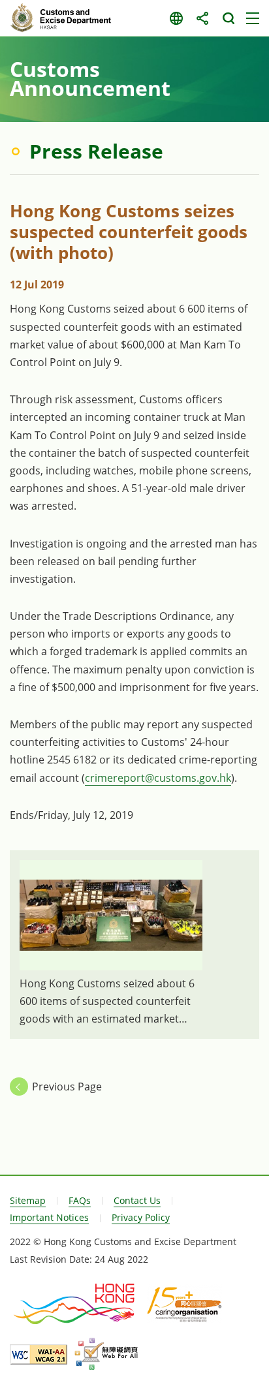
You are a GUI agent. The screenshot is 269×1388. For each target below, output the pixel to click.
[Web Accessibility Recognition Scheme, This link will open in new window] (106, 1354)
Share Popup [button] (202, 18)
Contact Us (137, 1200)
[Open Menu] (253, 18)
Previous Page (67, 1086)
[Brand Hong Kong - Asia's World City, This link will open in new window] (75, 1304)
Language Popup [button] (176, 18)
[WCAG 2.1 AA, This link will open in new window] (38, 1354)
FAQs (80, 1200)
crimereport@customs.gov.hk (158, 778)
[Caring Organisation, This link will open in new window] (184, 1303)
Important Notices (49, 1217)
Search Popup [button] (228, 18)
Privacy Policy (141, 1217)
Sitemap (28, 1200)
